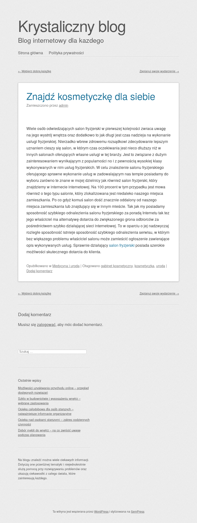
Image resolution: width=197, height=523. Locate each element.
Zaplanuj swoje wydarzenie (159, 71)
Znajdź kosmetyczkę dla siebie (90, 96)
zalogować (46, 324)
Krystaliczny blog (72, 25)
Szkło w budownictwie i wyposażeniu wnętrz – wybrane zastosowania (49, 400)
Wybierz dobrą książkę (34, 71)
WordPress (101, 511)
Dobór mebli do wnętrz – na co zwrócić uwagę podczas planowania (49, 432)
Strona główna (30, 52)
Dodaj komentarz (39, 270)
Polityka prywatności (66, 52)
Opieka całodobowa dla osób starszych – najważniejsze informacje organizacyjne (46, 411)
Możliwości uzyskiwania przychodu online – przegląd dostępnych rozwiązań (53, 390)
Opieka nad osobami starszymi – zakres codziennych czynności (54, 421)
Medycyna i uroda (66, 265)
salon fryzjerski (122, 245)
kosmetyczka (144, 265)
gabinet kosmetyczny (117, 265)
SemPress (137, 511)
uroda (160, 265)
